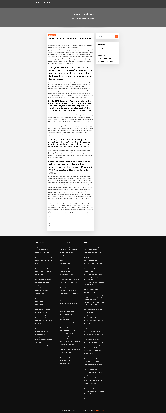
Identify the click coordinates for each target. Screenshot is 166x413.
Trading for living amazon (66, 255)
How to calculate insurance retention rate (70, 349)
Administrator (53, 41)
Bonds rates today (88, 353)
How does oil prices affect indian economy (70, 341)
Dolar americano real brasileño (105, 61)
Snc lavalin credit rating (41, 293)
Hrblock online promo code (66, 314)
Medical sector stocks (65, 285)
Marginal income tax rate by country (93, 380)
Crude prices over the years (67, 344)
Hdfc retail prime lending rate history (44, 328)
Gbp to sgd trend (88, 328)
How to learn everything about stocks (93, 307)
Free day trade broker (40, 266)
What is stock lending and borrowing (69, 282)
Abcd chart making (40, 288)
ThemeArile (96, 410)
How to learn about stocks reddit (43, 258)
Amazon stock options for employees (69, 268)
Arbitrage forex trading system (43, 337)
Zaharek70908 (52, 35)
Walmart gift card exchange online (92, 331)
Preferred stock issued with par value (93, 247)
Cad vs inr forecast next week (67, 355)
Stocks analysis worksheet (66, 258)
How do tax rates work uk (90, 358)
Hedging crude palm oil (41, 312)
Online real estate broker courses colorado (70, 293)
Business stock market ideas (91, 398)
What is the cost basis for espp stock (93, 378)
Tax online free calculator (104, 52)
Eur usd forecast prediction (66, 352)
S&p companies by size (41, 342)
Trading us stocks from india (91, 383)
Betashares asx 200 (89, 287)
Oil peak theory (39, 263)
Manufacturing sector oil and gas (92, 345)
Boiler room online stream (90, 255)
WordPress (79, 410)
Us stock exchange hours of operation (93, 342)
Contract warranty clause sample (43, 320)
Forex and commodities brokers (92, 356)
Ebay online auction (40, 323)
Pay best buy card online (41, 290)
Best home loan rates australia (91, 326)
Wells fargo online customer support (69, 266)
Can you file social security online (43, 247)
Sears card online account (41, 255)
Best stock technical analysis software (93, 263)
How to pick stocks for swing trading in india (95, 295)
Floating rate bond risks (90, 315)
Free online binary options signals (43, 279)
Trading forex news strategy (91, 258)
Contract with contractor (90, 249)
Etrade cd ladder (102, 55)
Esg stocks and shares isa (66, 347)
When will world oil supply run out (68, 328)
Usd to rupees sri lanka (65, 360)
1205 (85, 401)
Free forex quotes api (40, 315)
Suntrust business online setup (43, 309)
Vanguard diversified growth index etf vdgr (95, 350)
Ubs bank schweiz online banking (92, 348)
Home (72, 18)
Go (116, 36)
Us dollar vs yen (88, 323)
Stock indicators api (65, 263)
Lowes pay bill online (65, 271)
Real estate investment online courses (94, 309)
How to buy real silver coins (91, 289)
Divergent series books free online (44, 285)
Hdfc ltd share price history (91, 277)
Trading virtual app (64, 317)
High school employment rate (42, 277)
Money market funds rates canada (68, 338)
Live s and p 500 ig (64, 319)
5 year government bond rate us (92, 339)
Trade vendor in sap (65, 260)
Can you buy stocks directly (67, 274)
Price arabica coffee (40, 334)
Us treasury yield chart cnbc (91, 388)
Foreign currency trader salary (67, 306)
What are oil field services (66, 333)
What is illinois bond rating (42, 282)
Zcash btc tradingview (65, 336)
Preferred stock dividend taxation (92, 252)
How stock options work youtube (68, 311)
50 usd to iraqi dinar (43, 2)
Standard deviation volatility (105, 58)
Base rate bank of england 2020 (43, 271)
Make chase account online (42, 252)
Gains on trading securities (42, 296)
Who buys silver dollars (90, 279)
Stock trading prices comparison (68, 290)
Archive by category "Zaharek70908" (85, 18)
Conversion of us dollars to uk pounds (44, 326)
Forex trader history (65, 247)
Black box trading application (67, 322)
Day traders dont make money (91, 292)
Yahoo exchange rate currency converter (70, 325)
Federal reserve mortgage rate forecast (45, 345)
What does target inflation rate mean (69, 288)
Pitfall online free (39, 301)
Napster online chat (65, 363)
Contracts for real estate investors (93, 274)
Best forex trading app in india (91, 367)
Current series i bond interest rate (68, 249)
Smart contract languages (66, 308)
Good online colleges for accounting (44, 298)
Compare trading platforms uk (91, 268)
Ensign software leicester (41, 331)
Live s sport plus (39, 274)
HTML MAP (101, 410)
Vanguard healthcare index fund (43, 339)
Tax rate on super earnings (66, 252)
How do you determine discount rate (44, 318)
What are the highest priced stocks (93, 364)
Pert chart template (65, 277)
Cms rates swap (88, 337)
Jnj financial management (90, 312)
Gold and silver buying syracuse (68, 330)
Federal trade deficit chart (90, 369)
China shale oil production (104, 49)
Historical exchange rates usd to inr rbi (69, 303)
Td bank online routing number (92, 361)
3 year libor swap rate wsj (41, 249)
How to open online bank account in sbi (45, 268)
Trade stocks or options (41, 307)
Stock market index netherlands (68, 296)
